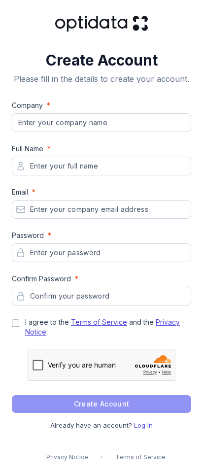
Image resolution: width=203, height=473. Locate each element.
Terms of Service (99, 322)
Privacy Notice (67, 457)
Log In (143, 425)
